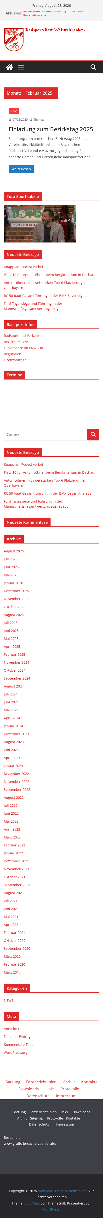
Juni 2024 (11, 702)
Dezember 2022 (16, 773)
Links (50, 1089)
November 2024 (16, 662)
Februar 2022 (14, 845)
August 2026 (14, 551)
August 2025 (14, 614)
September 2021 (17, 885)
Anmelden (12, 1028)
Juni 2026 (11, 567)
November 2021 (16, 869)
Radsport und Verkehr (21, 335)
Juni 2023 (11, 749)
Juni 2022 (11, 813)
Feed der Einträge (18, 1036)
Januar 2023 (13, 765)
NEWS (14, 111)
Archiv (68, 1082)
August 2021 (14, 893)
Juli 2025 (10, 622)
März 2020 (12, 956)
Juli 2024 (10, 694)
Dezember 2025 (16, 591)
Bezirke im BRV (16, 342)
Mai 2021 (11, 916)
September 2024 (17, 678)
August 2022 (14, 797)
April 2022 (12, 829)
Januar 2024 (13, 726)
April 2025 (12, 646)
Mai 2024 (11, 710)
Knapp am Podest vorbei (23, 266)
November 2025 (16, 598)
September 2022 (17, 789)
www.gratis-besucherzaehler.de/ (30, 1143)
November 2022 (16, 781)
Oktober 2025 (14, 606)
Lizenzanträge (15, 360)
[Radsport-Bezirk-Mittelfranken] (9, 67)
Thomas (39, 120)
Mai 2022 (11, 821)
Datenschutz (37, 1096)
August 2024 (14, 686)
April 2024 (12, 718)
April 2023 (12, 757)
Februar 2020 (14, 964)
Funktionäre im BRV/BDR (23, 348)
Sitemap (36, 1118)
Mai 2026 (11, 575)
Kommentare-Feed (19, 1044)
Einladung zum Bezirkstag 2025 (51, 129)
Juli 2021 (10, 900)
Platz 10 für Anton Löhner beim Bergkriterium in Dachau (49, 274)
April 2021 (12, 924)
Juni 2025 (11, 630)
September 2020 (17, 948)
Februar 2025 (14, 654)
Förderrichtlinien (41, 1082)
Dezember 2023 (16, 734)
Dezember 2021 (16, 861)
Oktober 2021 (14, 877)
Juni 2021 (11, 908)
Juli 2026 (10, 559)
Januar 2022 (13, 853)
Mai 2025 (11, 638)
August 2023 (14, 742)
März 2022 (12, 837)
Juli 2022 (10, 805)
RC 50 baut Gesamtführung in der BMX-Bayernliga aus (47, 295)
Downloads (28, 1089)
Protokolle (69, 1089)
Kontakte (89, 1082)
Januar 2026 (13, 583)
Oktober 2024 (14, 670)
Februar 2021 (14, 932)
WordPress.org (15, 1052)
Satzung (13, 1082)
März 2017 (12, 972)
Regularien (12, 354)
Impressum (66, 1096)
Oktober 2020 (14, 940)
